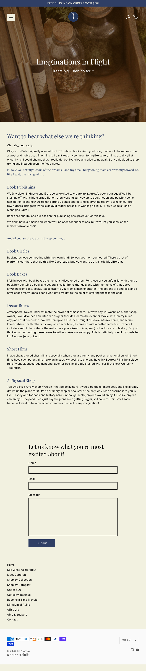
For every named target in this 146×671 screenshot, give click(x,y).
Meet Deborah (16, 574)
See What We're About (21, 569)
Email (31, 479)
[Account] (128, 17)
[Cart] (136, 17)
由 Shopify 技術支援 (17, 654)
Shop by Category (19, 584)
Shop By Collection (19, 579)
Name (32, 463)
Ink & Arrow (23, 651)
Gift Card (13, 609)
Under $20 (14, 589)
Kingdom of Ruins (18, 604)
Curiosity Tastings (19, 594)
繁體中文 (126, 640)
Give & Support (17, 614)
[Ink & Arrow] (73, 17)
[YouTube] (137, 649)
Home (11, 564)
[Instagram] (132, 649)
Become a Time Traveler (23, 599)
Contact (12, 619)
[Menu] (11, 17)
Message (34, 494)
